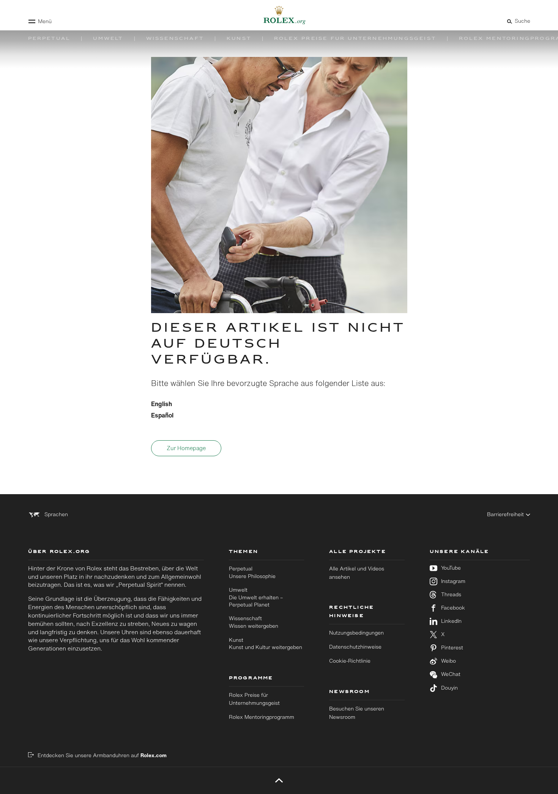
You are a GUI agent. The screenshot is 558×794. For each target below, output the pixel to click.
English (161, 403)
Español (162, 415)
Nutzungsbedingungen (356, 632)
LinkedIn (451, 621)
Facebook (453, 607)
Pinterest (452, 647)
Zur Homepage (186, 448)
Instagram (453, 581)
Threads (451, 594)
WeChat (450, 674)
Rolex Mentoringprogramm (261, 717)
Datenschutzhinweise (355, 647)
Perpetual (252, 572)
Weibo (448, 661)
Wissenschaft (253, 622)
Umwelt (256, 597)
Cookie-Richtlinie (349, 661)
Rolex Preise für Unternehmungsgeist (254, 699)
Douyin (449, 688)
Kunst (265, 643)
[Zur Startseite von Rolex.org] (279, 15)
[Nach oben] (279, 780)
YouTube (451, 568)
